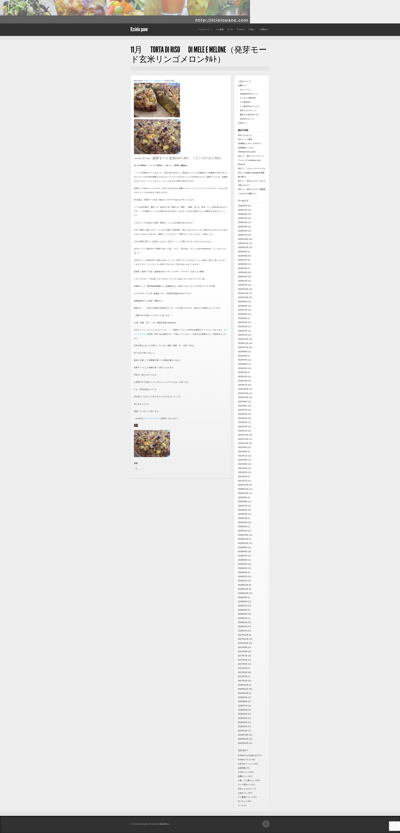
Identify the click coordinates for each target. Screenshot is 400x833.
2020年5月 (242, 514)
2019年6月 (242, 560)
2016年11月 (243, 689)
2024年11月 (243, 293)
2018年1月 (242, 631)
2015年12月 (243, 735)
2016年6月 (242, 710)
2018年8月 (242, 601)
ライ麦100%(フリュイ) (248, 106)
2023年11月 (243, 343)
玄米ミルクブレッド (247, 110)
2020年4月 (242, 518)
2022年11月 (243, 393)
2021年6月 (242, 460)
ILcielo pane (139, 29)
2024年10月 (243, 297)
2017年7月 (242, 656)
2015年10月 (243, 743)
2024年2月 (242, 331)
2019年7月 (242, 556)
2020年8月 (242, 501)
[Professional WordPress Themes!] (266, 827)
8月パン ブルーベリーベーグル (251, 168)
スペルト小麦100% (247, 98)
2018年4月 (242, 618)
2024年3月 (242, 327)
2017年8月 (242, 651)
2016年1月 (242, 731)
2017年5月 (242, 664)
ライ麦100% (244, 102)
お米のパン (158, 81)
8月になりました (245, 135)
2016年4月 (242, 718)
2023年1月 (242, 385)
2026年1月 (242, 235)
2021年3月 (242, 472)
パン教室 (220, 29)
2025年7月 (242, 260)
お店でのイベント (245, 764)
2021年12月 (243, 435)
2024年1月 (242, 335)
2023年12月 (243, 339)
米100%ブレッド (246, 119)
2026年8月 (242, 206)
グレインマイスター (151, 418)
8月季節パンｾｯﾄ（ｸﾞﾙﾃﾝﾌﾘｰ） (250, 143)
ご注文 (250, 30)
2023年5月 (242, 368)
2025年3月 (242, 277)
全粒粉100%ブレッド (248, 94)
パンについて (203, 30)
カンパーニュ (244, 90)
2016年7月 (242, 706)
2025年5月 (242, 268)
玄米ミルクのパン (245, 789)
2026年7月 (242, 210)
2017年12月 (243, 635)
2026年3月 (242, 227)
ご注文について (244, 81)
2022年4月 (242, 418)
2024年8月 (242, 306)
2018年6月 (242, 610)
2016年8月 (242, 701)
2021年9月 (242, 447)
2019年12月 (243, 535)
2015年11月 (243, 739)
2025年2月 (242, 281)
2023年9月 (242, 352)
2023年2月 (242, 381)
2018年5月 (242, 614)
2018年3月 (242, 622)
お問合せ (264, 29)
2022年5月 (242, 414)
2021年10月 (243, 443)
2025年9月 (242, 252)
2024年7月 (242, 310)
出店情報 (241, 768)
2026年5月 (242, 218)
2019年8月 (242, 551)
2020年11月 (243, 489)
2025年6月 (242, 264)
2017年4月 (242, 668)
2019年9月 (242, 547)
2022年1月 (242, 431)
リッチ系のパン (244, 784)
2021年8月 (242, 451)
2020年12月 (243, 485)
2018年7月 (242, 606)
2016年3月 (242, 722)
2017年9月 (242, 647)
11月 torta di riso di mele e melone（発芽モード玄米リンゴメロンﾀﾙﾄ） (199, 54)
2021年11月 (243, 439)
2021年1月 (242, 481)
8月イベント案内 (245, 139)
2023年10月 (243, 347)
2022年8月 (242, 406)
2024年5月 (242, 318)
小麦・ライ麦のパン (246, 780)
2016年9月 (242, 697)
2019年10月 (243, 543)
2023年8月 (242, 356)
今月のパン (148, 81)
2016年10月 (243, 693)
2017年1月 (242, 681)
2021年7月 (242, 456)
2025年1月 (242, 285)
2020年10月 (243, 493)
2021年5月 (242, 464)
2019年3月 (242, 572)
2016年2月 (242, 726)
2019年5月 (242, 564)
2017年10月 (243, 643)
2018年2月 (242, 626)
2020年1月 (242, 531)
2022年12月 (243, 389)
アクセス (240, 29)
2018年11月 (243, 589)
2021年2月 (242, 476)
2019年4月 (242, 568)
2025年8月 (242, 256)
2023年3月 (242, 376)
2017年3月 (242, 672)
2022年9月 (242, 401)
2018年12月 (243, 585)
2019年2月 (242, 576)
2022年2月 (242, 426)
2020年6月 (242, 510)
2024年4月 (242, 322)
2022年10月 (243, 397)
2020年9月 (242, 497)
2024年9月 (242, 302)
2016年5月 (242, 714)
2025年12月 (243, 239)
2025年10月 (243, 247)
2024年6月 (242, 314)
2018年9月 (242, 597)
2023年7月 (242, 360)
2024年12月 (243, 289)
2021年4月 (242, 468)
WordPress (164, 824)
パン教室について (245, 797)
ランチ (230, 29)
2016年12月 (243, 685)
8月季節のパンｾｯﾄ (245, 148)
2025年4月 (242, 272)
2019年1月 (242, 581)
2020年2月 (242, 526)
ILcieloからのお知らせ (247, 755)
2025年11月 (243, 243)
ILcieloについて (244, 759)
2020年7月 (242, 506)
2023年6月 (242, 364)
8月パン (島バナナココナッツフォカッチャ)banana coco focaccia (251, 160)
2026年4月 (242, 222)
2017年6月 (242, 660)
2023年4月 (242, 372)
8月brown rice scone (246, 152)
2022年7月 (242, 410)
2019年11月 (243, 539)
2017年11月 (243, 639)
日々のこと (242, 801)
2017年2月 (242, 676)
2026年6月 (242, 214)
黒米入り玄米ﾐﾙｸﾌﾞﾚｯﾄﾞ (249, 115)
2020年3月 (242, 522)
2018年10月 (243, 593)
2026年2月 (242, 231)
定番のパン (242, 85)
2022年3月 (242, 422)
